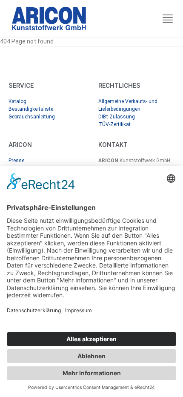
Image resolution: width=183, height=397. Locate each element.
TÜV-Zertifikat (114, 124)
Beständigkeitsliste (31, 109)
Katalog (17, 101)
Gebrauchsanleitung (32, 117)
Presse (16, 161)
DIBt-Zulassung (116, 117)
